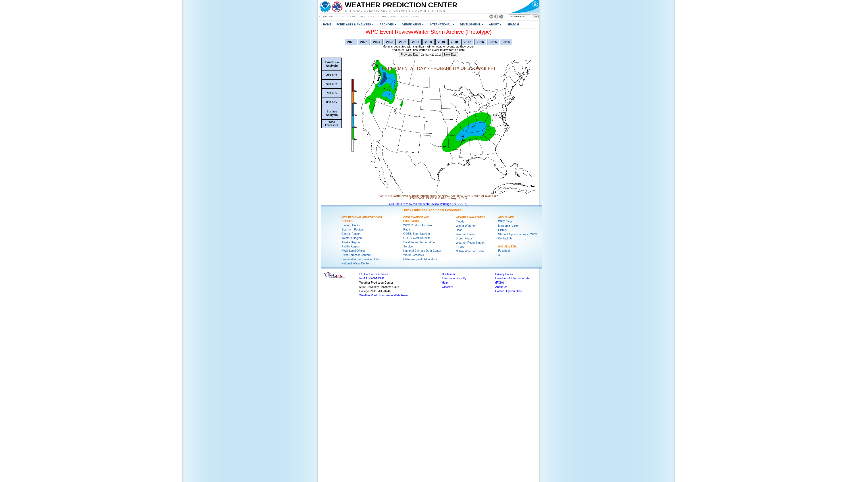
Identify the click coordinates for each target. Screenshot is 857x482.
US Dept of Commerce (373, 274)
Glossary (447, 287)
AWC (332, 16)
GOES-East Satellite (416, 233)
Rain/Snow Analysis (331, 64)
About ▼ (495, 24)
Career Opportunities (508, 291)
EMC (353, 16)
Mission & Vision (508, 225)
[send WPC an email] (491, 17)
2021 (415, 42)
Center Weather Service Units (360, 259)
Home (327, 24)
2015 (493, 42)
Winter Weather (466, 225)
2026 (350, 42)
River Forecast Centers (355, 255)
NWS (371, 278)
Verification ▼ (413, 24)
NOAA (363, 278)
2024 (376, 42)
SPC (394, 16)
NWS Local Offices (353, 250)
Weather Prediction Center (401, 5)
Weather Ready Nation (470, 242)
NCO (363, 16)
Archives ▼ (388, 24)
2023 (389, 42)
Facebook (504, 250)
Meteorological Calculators (420, 259)
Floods (460, 221)
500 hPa (331, 84)
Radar (407, 229)
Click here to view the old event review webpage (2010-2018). (428, 204)
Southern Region (352, 229)
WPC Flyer (505, 221)
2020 (428, 42)
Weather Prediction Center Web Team (383, 295)
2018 (454, 42)
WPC (416, 16)
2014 (506, 42)
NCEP (323, 16)
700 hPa (331, 93)
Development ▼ (472, 24)
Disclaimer (448, 274)
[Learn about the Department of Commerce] (524, 6)
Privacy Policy (504, 274)
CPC (343, 16)
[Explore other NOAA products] (325, 6)
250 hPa (331, 75)
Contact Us (505, 238)
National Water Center (355, 263)
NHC (373, 16)
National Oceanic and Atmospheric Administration (395, 10)
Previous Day (409, 54)
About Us (501, 287)
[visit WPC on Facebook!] (496, 17)
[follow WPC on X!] (501, 17)
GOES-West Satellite (417, 238)
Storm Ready (464, 238)
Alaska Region (350, 242)
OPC (384, 16)
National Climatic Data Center (422, 250)
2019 (441, 42)
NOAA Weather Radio (470, 251)
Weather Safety (466, 234)
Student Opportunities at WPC (517, 234)
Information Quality (454, 278)
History (502, 230)
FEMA (460, 247)
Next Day (450, 54)
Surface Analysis (332, 113)
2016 (480, 42)
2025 (363, 42)
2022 (402, 42)
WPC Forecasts (331, 123)
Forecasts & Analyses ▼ (355, 24)
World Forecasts (413, 255)
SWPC (405, 16)
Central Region (350, 233)
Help (445, 282)
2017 (467, 42)
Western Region (351, 238)
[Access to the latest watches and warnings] (337, 6)
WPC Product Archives (417, 225)
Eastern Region (351, 225)
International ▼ (442, 24)
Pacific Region (350, 246)
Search (513, 24)
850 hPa (331, 102)
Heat (459, 230)
